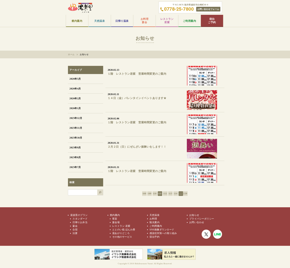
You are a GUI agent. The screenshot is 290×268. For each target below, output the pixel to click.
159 (185, 193)
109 (149, 193)
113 (170, 193)
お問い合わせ (196, 222)
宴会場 (116, 222)
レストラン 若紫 (121, 226)
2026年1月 (75, 108)
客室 (114, 218)
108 (144, 193)
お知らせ (194, 215)
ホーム (71, 54)
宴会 (74, 226)
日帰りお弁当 (79, 222)
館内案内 (77, 20)
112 (165, 193)
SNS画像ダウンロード (162, 229)
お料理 (153, 218)
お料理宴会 (145, 21)
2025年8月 (75, 157)
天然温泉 (99, 20)
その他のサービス (122, 237)
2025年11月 (75, 128)
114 (175, 193)
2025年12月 (75, 118)
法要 (74, 233)
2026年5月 (75, 78)
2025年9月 (75, 147)
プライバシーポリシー (201, 218)
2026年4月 (75, 88)
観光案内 (155, 222)
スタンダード (79, 218)
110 (155, 193)
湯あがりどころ (121, 233)
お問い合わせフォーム (208, 9)
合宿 (74, 229)
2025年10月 (75, 137)
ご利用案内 (189, 20)
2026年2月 (75, 98)
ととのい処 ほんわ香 (123, 229)
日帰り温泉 (122, 20)
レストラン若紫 (167, 21)
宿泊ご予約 (212, 21)
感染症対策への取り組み (163, 233)
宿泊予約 (155, 237)
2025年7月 (75, 167)
